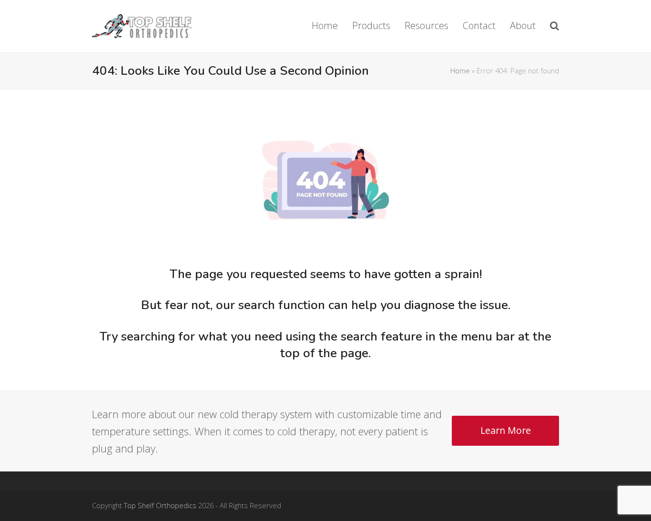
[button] (554, 26)
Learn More (505, 430)
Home (460, 70)
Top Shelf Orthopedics (160, 505)
